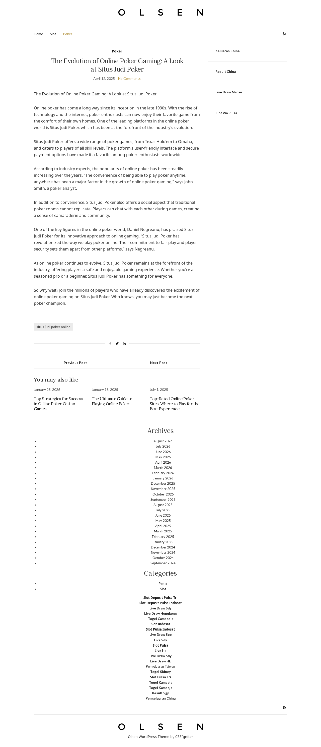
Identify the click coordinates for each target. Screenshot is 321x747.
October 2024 (163, 558)
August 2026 (163, 441)
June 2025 (163, 515)
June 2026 (163, 452)
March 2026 (163, 468)
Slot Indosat (160, 624)
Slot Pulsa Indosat (160, 629)
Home (38, 34)
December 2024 (163, 547)
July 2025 (163, 510)
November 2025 (163, 489)
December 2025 (163, 483)
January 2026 (163, 478)
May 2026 (163, 457)
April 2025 (163, 526)
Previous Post (75, 362)
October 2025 (163, 494)
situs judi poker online (53, 327)
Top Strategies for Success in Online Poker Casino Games (58, 403)
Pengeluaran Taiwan (160, 666)
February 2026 (163, 473)
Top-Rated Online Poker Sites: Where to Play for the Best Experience (174, 403)
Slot (53, 34)
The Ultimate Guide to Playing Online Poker (112, 401)
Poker (67, 34)
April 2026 (163, 462)
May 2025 (163, 521)
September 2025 (163, 499)
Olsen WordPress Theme (148, 736)
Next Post (158, 362)
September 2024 (163, 563)
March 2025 (163, 531)
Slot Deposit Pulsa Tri (160, 597)
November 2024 (163, 552)
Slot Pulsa (161, 645)
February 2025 (163, 537)
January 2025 (163, 542)
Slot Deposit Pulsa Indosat (160, 603)
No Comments (129, 78)
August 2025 (163, 505)
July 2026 (163, 446)
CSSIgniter (184, 736)
